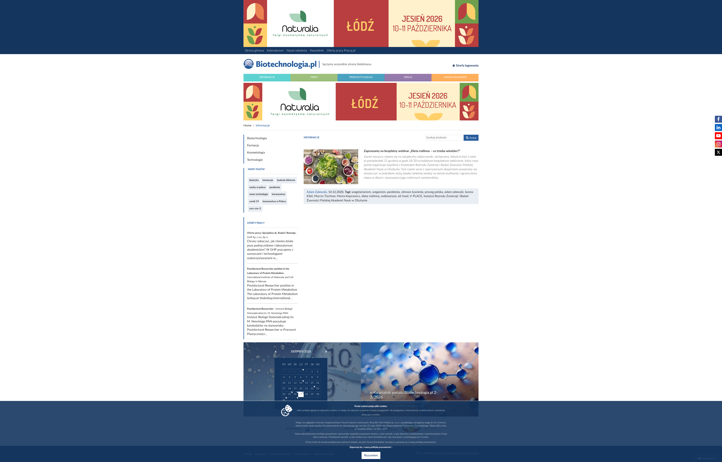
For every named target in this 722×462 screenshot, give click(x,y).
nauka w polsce (257, 187)
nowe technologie (258, 194)
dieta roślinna (370, 196)
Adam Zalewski (317, 192)
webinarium (389, 196)
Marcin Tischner (324, 196)
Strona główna (254, 50)
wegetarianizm (361, 192)
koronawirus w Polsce (274, 201)
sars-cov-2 (255, 208)
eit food (403, 196)
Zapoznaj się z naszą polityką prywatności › (371, 447)
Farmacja (253, 145)
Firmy (314, 77)
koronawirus (278, 194)
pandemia (274, 187)
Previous (278, 352)
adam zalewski (453, 192)
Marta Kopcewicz (348, 196)
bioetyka (254, 180)
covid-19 (254, 201)
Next (324, 352)
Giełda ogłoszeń (455, 77)
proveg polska (434, 192)
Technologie (255, 159)
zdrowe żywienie (412, 192)
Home (247, 125)
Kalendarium (275, 50)
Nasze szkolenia (297, 50)
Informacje (267, 77)
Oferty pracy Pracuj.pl (341, 50)
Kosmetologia (256, 152)
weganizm (378, 192)
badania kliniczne (286, 180)
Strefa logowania (467, 65)
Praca (408, 77)
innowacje (267, 180)
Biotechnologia (257, 138)
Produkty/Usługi (361, 77)
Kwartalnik (317, 50)
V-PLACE (416, 196)
